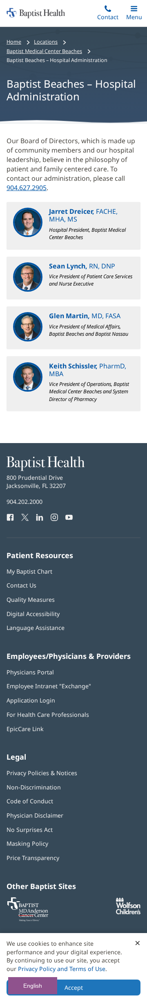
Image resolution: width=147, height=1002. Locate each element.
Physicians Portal (30, 672)
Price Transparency (33, 858)
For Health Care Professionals (48, 714)
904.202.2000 (24, 501)
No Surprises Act (30, 830)
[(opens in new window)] (128, 912)
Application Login (31, 700)
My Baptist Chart (29, 571)
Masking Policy (27, 843)
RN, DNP (82, 266)
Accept (74, 987)
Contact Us (21, 585)
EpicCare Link (25, 729)
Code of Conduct (30, 801)
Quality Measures (31, 599)
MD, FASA (84, 315)
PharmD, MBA (87, 369)
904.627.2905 (27, 187)
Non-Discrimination (34, 787)
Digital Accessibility (33, 614)
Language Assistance (36, 628)
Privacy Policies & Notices (42, 773)
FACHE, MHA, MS (83, 215)
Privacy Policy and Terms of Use (61, 969)
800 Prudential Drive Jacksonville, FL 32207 (36, 482)
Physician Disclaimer (35, 815)
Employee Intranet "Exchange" (49, 686)
